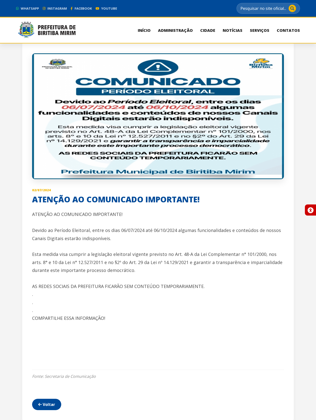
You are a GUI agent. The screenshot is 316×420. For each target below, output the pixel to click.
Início (144, 30)
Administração (175, 30)
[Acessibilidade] (310, 210)
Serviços (259, 30)
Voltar (48, 404)
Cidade (207, 30)
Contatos (288, 30)
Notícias (232, 30)
